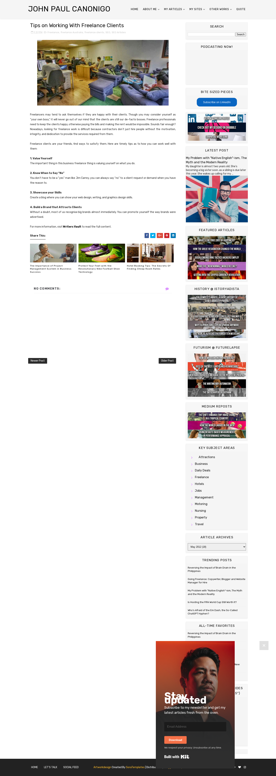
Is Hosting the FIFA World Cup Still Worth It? (212, 602)
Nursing (200, 510)
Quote (241, 9)
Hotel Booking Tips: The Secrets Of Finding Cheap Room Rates (148, 267)
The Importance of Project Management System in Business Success (51, 268)
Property (201, 517)
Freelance (53, 32)
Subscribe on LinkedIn (217, 102)
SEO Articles (119, 32)
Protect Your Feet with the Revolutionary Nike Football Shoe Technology (99, 268)
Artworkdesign (102, 767)
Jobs (198, 490)
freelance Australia (72, 32)
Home (134, 9)
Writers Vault (72, 226)
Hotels (199, 484)
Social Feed (71, 767)
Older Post (167, 360)
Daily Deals (202, 470)
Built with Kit (176, 756)
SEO (108, 32)
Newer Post (38, 360)
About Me (150, 9)
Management (204, 497)
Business (201, 464)
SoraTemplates (135, 767)
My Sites (195, 9)
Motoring (201, 504)
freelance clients (94, 32)
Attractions (207, 457)
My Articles (173, 9)
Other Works (219, 9)
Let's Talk (50, 767)
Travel (199, 524)
